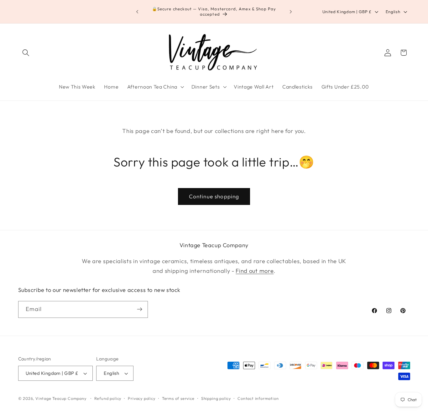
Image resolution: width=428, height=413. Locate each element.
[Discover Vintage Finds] (140, 309)
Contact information (258, 398)
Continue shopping (214, 196)
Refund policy (107, 398)
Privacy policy (141, 398)
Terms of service (178, 398)
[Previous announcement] (137, 11)
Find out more (255, 270)
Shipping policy (216, 398)
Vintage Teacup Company (60, 398)
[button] (26, 53)
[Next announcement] (291, 11)
